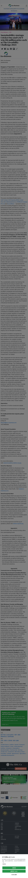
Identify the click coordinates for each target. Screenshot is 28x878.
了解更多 (4, 864)
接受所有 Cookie (14, 871)
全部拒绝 (14, 867)
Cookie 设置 (14, 874)
